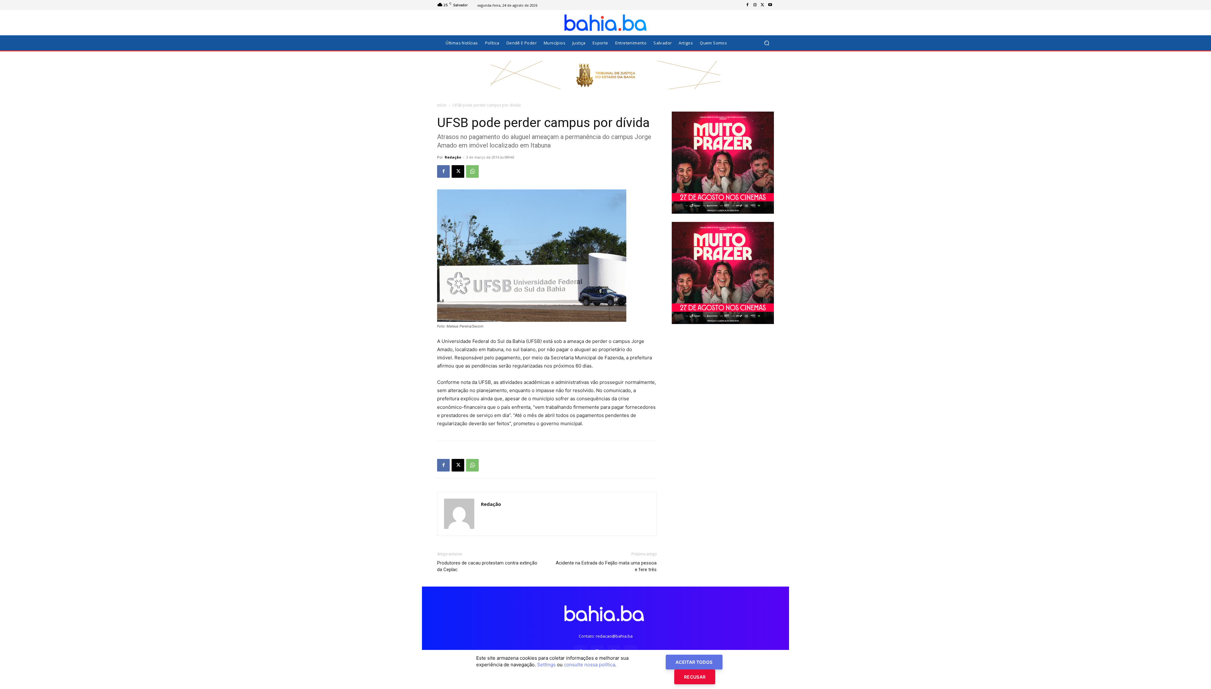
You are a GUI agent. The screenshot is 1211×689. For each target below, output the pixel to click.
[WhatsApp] (472, 171)
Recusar (694, 677)
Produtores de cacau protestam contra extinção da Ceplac (487, 566)
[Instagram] (755, 5)
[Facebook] (747, 5)
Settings (546, 665)
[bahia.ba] (605, 22)
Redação (453, 157)
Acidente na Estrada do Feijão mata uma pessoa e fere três (606, 566)
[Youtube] (770, 5)
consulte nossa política (589, 665)
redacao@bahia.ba (614, 636)
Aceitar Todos (694, 662)
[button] (766, 43)
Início (442, 105)
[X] (762, 5)
